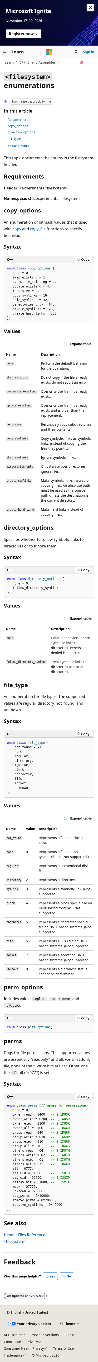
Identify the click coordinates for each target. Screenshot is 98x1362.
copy (17, 228)
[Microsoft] (49, 52)
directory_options (21, 132)
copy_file (38, 228)
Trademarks (13, 1355)
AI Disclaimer (14, 1335)
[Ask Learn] (82, 62)
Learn (9, 62)
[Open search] (76, 51)
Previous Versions (45, 1335)
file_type (14, 138)
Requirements (19, 119)
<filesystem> (15, 1241)
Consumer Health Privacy (24, 1348)
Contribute (12, 1341)
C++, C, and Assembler (37, 62)
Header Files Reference (24, 1234)
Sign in (88, 51)
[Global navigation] (5, 51)
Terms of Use (63, 1348)
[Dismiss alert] (90, 7)
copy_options (18, 126)
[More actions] (90, 62)
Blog (68, 1335)
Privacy (32, 1341)
